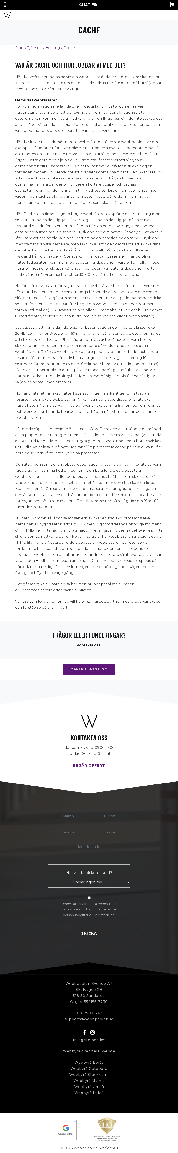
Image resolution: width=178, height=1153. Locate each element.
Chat (85, 5)
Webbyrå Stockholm (89, 1075)
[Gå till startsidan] (7, 15)
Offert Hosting (89, 669)
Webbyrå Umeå (89, 1087)
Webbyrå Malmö (89, 1081)
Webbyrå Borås (89, 1062)
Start (19, 48)
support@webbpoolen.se (89, 1019)
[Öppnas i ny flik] (66, 1130)
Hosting (52, 48)
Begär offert (89, 765)
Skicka (89, 933)
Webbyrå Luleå (89, 1093)
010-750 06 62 (89, 1013)
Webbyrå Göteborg (89, 1069)
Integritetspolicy (89, 1040)
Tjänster (34, 48)
